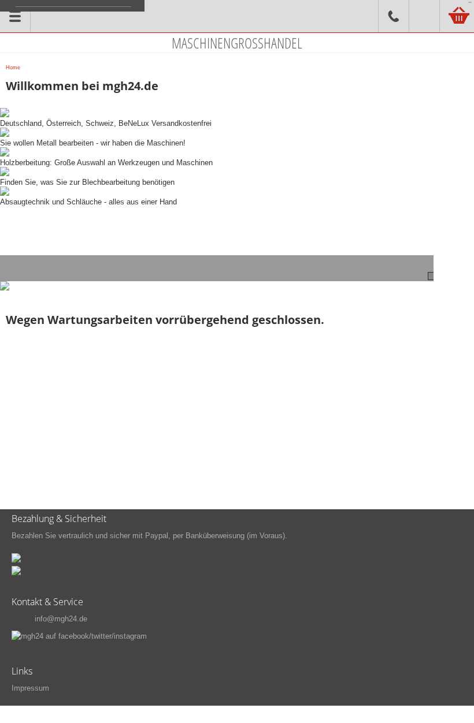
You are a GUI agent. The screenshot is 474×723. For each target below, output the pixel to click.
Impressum (30, 688)
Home (13, 67)
